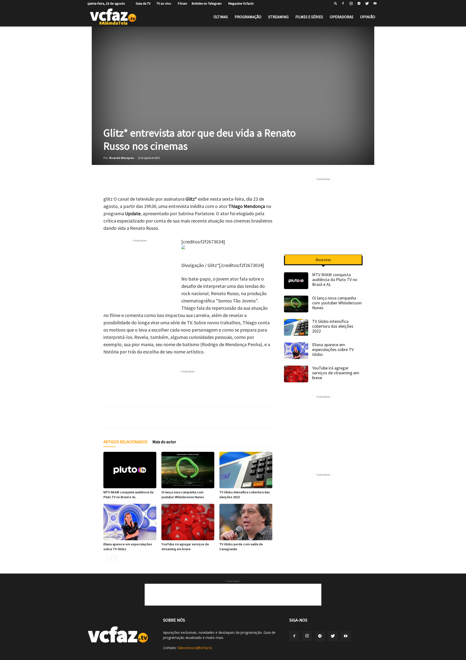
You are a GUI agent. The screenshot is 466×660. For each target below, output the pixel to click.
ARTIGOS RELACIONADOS (125, 442)
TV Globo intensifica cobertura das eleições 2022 (332, 326)
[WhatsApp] (108, 181)
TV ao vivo (163, 3)
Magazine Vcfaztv (240, 3)
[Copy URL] (181, 181)
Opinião (367, 16)
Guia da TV (141, 3)
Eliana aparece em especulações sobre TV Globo (333, 349)
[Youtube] (375, 3)
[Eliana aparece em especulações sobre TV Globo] (129, 522)
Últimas (220, 16)
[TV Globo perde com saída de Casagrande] (245, 522)
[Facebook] (343, 3)
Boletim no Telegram (207, 3)
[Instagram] (351, 3)
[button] (335, 3)
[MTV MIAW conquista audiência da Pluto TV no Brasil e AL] (129, 470)
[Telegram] (359, 3)
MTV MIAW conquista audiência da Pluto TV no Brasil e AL (334, 279)
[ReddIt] (169, 181)
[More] (193, 181)
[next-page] (114, 559)
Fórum (181, 3)
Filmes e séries (309, 16)
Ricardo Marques (121, 158)
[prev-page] (106, 559)
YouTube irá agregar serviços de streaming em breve (335, 372)
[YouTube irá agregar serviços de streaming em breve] (187, 522)
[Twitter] (367, 3)
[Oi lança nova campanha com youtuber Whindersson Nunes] (187, 470)
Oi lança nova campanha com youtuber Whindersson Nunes (337, 302)
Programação (248, 16)
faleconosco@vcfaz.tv (195, 647)
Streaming (278, 16)
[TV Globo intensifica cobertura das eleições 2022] (245, 470)
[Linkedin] (157, 181)
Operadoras (341, 16)
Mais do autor (164, 442)
